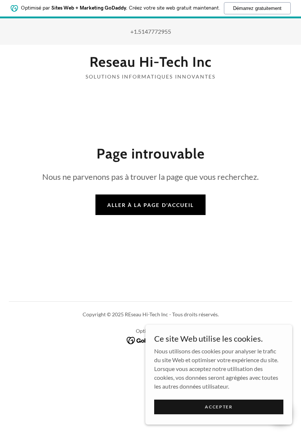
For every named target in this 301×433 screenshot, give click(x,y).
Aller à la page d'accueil (150, 205)
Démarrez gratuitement (257, 8)
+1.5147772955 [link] (150, 31)
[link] (150, 64)
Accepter (219, 407)
